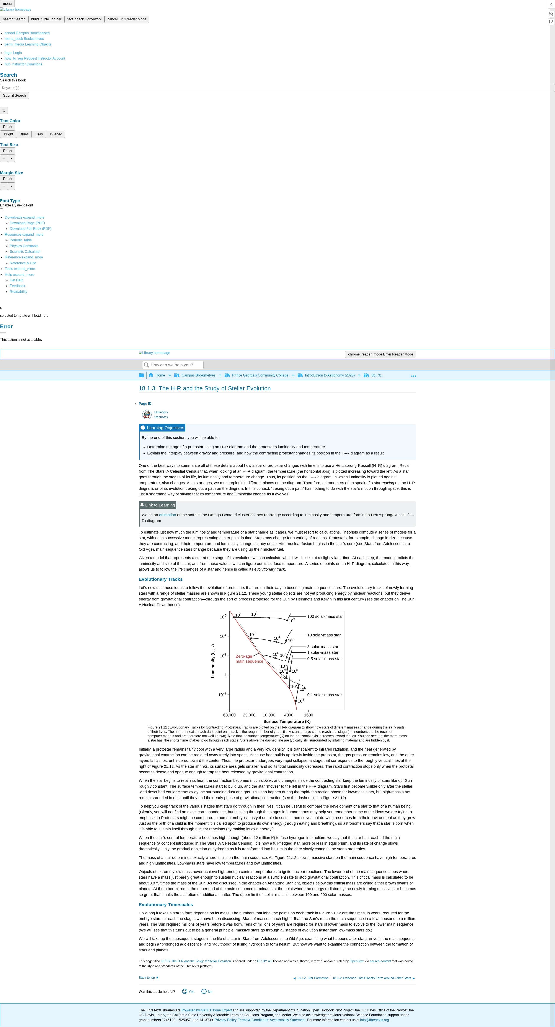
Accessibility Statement (287, 1020)
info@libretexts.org (374, 1020)
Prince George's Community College (260, 375)
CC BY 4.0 (264, 961)
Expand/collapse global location (413, 374)
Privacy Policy (225, 1020)
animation (167, 515)
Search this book (13, 80)
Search (146, 365)
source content (380, 961)
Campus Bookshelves (198, 375)
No (210, 992)
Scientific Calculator (25, 251)
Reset (7, 127)
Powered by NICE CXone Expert (207, 1010)
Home (160, 375)
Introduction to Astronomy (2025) (330, 375)
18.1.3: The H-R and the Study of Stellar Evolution (196, 961)
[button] (17, 286)
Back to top (147, 977)
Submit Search (14, 95)
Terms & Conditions (253, 1020)
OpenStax (161, 412)
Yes (191, 992)
